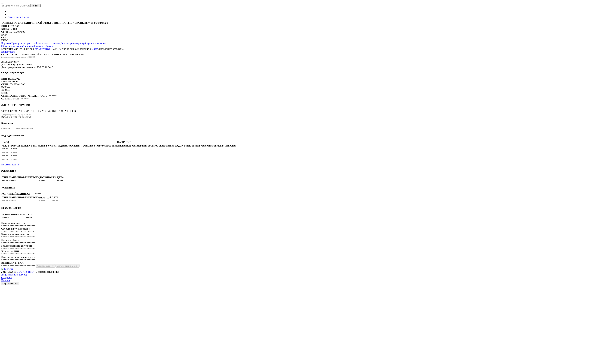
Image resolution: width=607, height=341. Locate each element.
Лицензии (28, 46)
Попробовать (8, 51)
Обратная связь (10, 283)
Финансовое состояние (48, 43)
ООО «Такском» (25, 271)
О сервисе (6, 277)
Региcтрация (14, 17)
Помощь (5, 280)
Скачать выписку (45, 266)
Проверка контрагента (23, 43)
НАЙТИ (35, 6)
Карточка (6, 43)
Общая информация (12, 46)
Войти (25, 17)
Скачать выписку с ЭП (67, 266)
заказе (95, 49)
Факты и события (43, 46)
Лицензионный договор (14, 274)
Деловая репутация (71, 43)
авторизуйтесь (42, 49)
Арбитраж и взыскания (93, 43)
